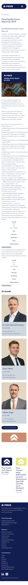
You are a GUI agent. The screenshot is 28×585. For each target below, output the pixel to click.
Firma (14, 240)
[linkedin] (3, 574)
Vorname (14, 234)
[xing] (7, 574)
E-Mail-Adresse (13, 244)
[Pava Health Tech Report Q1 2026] (7, 458)
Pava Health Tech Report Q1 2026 (6, 470)
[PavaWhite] (8, 6)
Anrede (14, 222)
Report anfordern (6, 247)
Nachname (14, 237)
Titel (14, 231)
